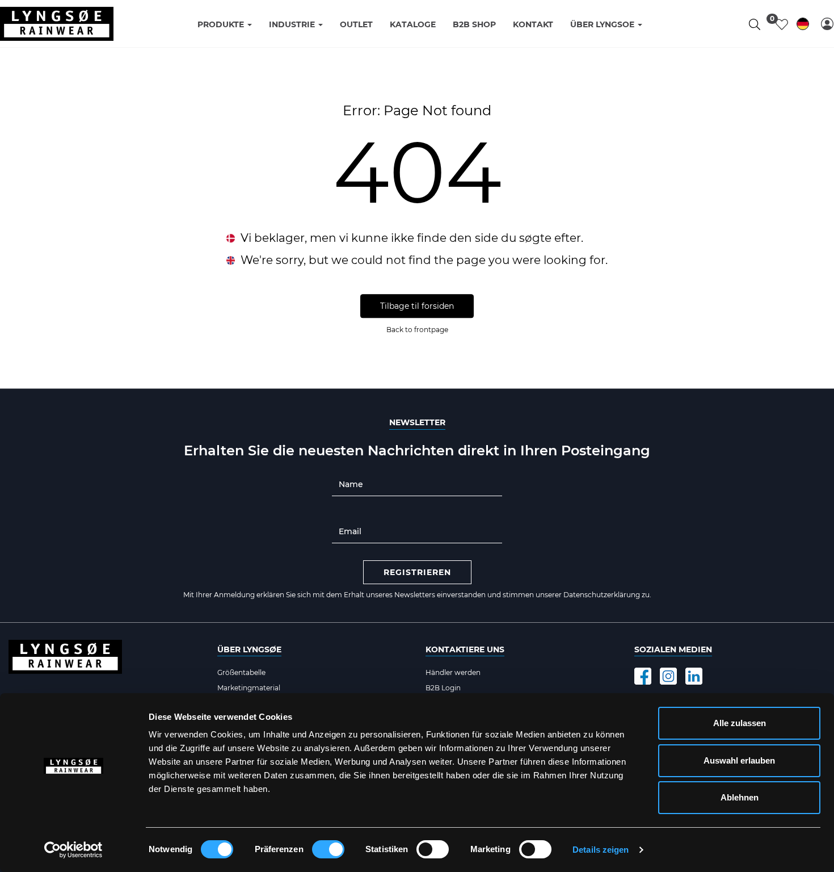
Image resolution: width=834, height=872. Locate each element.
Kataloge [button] (413, 24)
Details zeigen (600, 849)
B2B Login (443, 688)
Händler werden (453, 672)
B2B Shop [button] (474, 24)
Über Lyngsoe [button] (603, 24)
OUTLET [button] (356, 24)
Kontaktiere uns (465, 649)
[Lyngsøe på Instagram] (668, 676)
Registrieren (417, 572)
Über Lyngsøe (249, 649)
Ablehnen (740, 797)
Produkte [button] (221, 24)
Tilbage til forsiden (417, 306)
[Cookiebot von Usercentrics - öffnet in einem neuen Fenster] (73, 849)
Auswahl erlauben (739, 760)
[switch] (328, 849)
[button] (827, 24)
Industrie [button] (293, 24)
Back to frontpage (417, 330)
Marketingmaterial (248, 688)
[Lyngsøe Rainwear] (56, 24)
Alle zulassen (739, 723)
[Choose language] (803, 26)
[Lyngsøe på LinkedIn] (693, 676)
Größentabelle (241, 672)
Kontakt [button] (533, 24)
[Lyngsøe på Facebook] (642, 676)
